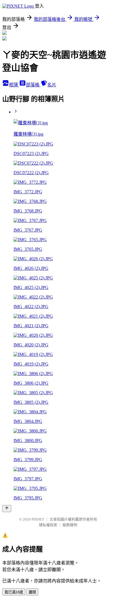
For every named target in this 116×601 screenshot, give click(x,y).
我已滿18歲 (14, 592)
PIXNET (38, 519)
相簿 (14, 84)
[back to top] (6, 508)
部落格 (33, 84)
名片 (51, 84)
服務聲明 (70, 525)
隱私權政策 (48, 525)
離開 (32, 592)
